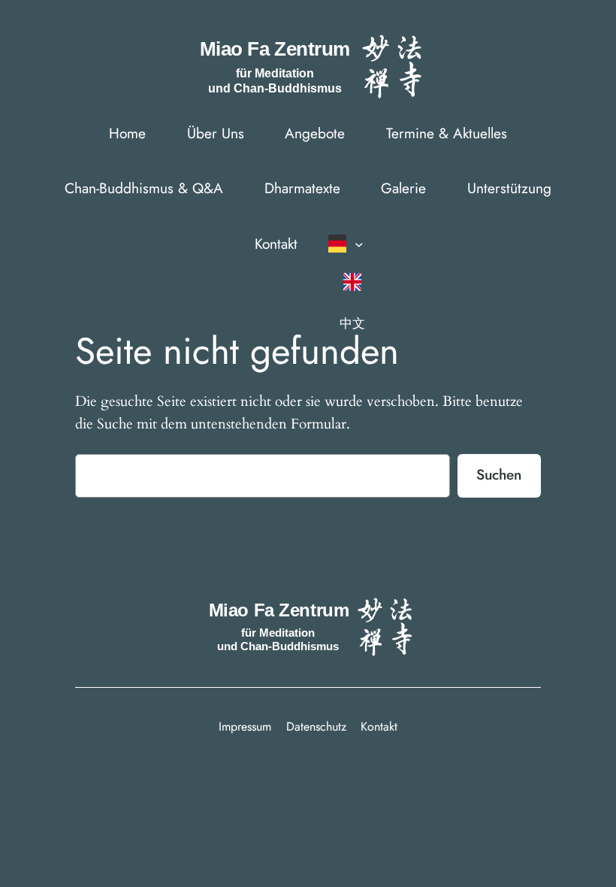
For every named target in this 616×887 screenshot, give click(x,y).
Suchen (498, 474)
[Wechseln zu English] (351, 281)
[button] (350, 243)
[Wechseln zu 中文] (351, 323)
